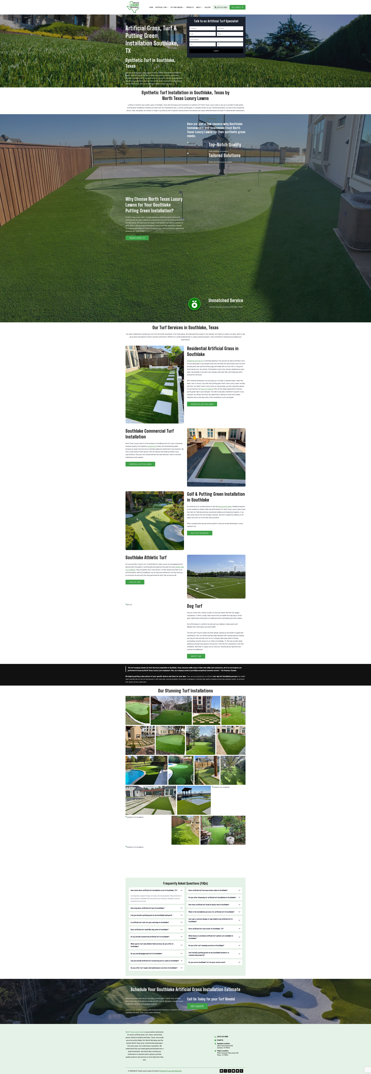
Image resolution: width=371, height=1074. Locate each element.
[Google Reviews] (241, 1071)
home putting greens (225, 506)
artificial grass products (148, 1004)
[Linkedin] (237, 1071)
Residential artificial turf (195, 361)
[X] (225, 1071)
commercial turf (152, 446)
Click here (168, 1001)
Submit (216, 51)
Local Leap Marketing (174, 1071)
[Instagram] (229, 1071)
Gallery (208, 7)
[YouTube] (233, 1071)
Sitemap (163, 1071)
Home (151, 7)
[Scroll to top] (366, 1066)
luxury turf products (207, 389)
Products (190, 7)
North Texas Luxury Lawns (142, 72)
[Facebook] (221, 1071)
